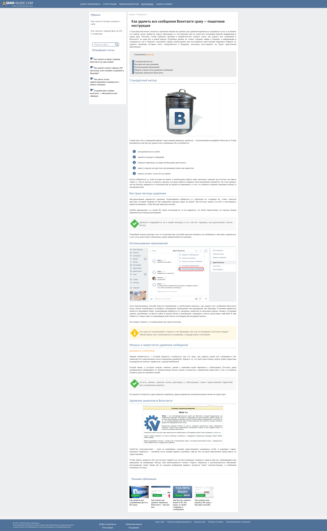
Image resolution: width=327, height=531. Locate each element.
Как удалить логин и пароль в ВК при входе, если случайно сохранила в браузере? (107, 70)
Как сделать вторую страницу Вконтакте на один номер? (105, 60)
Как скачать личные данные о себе (105, 23)
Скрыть (149, 54)
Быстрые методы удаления (145, 64)
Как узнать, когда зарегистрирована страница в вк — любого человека (105, 82)
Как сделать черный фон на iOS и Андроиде (106, 32)
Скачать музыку (164, 4)
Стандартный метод (143, 61)
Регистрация (109, 4)
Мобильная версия (129, 4)
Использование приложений (146, 67)
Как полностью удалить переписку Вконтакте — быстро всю (160, 503)
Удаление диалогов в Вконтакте (148, 72)
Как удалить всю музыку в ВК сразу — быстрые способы (204, 502)
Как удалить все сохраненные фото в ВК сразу (139, 502)
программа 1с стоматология (142, 350)
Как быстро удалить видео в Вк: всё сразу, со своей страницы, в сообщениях (182, 505)
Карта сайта (160, 522)
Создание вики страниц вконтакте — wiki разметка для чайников (103, 93)
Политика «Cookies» (216, 522)
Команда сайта (200, 522)
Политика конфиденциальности (179, 522)
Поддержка (147, 4)
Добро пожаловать (90, 4)
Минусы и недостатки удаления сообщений (153, 70)
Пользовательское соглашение (238, 522)
